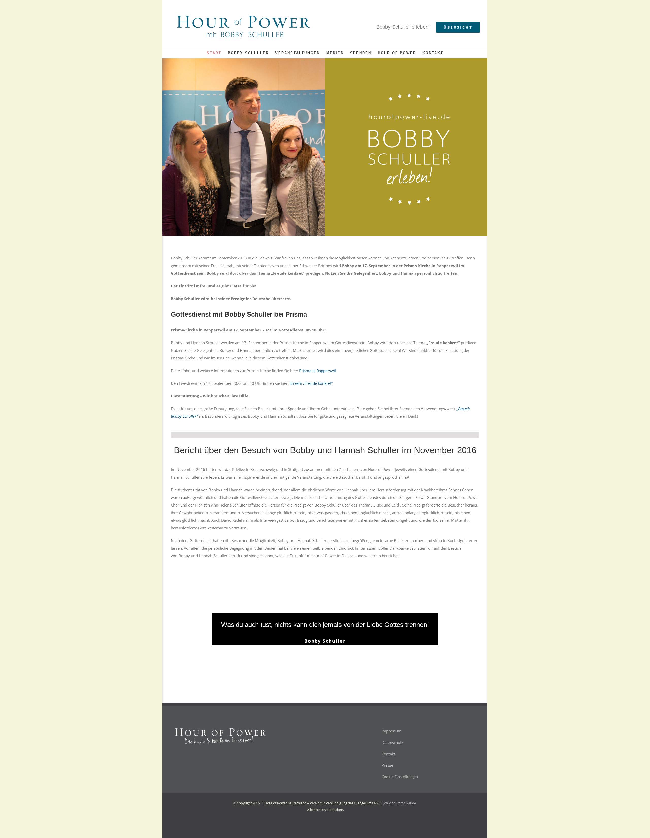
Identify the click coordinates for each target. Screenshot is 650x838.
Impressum (391, 731)
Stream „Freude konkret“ (311, 383)
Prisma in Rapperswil (317, 370)
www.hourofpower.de (399, 803)
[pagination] (318, 655)
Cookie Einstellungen (400, 776)
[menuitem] (217, 53)
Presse (387, 765)
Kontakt (388, 753)
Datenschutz (392, 742)
